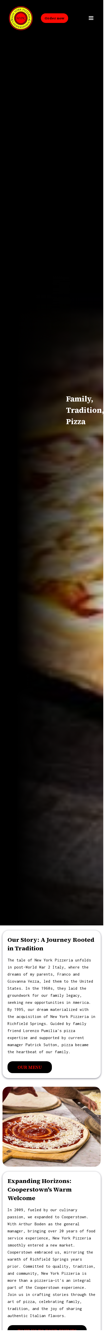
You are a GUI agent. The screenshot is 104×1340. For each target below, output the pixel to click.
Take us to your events (47, 1331)
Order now (54, 18)
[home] (19, 18)
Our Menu (30, 1067)
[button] (91, 18)
